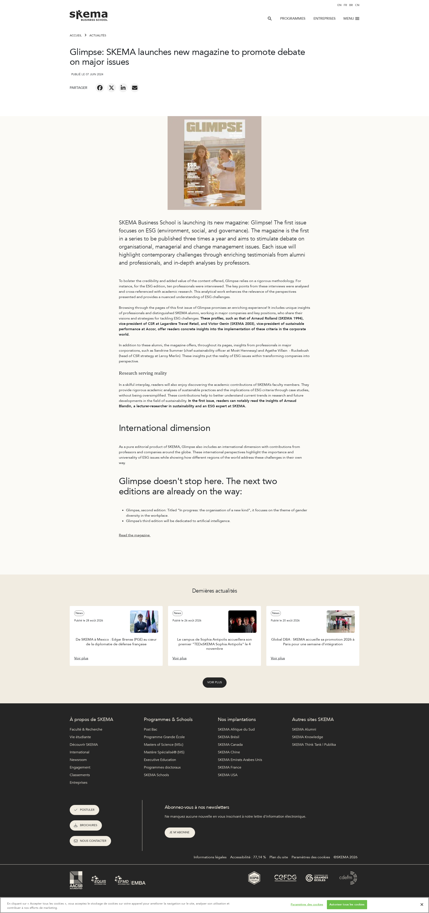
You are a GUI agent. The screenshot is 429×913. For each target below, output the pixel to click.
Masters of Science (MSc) (163, 744)
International (79, 752)
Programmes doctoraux (162, 767)
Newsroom (78, 759)
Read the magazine (135, 535)
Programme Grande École (164, 737)
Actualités (97, 35)
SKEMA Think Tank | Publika (314, 744)
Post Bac (150, 729)
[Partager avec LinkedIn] (123, 87)
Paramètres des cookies (307, 905)
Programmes (292, 18)
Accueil (76, 35)
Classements (80, 775)
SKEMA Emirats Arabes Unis (240, 759)
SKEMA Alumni (304, 729)
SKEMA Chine (229, 752)
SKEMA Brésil (228, 737)
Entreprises (324, 18)
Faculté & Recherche (86, 729)
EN (339, 5)
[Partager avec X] (111, 87)
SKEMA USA (228, 775)
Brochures (88, 825)
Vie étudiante (80, 737)
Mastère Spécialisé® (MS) (164, 752)
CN (357, 5)
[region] (214, 905)
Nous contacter (93, 841)
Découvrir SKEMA (84, 744)
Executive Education (160, 759)
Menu (348, 18)
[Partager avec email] (134, 87)
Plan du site (278, 857)
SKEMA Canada (230, 744)
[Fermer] (422, 904)
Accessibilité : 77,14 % (248, 857)
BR (351, 5)
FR (345, 5)
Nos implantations (237, 719)
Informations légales (210, 857)
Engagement (80, 767)
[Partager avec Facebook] (99, 87)
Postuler (87, 810)
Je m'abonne (179, 832)
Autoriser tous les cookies (346, 905)
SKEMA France (229, 767)
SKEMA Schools (156, 775)
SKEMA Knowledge (307, 737)
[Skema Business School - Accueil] (89, 17)
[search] (269, 18)
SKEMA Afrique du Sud (236, 729)
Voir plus (214, 682)
